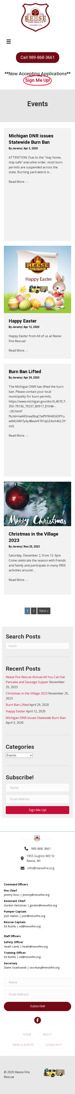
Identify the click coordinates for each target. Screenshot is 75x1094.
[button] (37, 810)
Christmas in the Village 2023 (27, 693)
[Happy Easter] (37, 279)
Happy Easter (23, 321)
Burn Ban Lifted (25, 371)
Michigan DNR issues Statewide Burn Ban (36, 718)
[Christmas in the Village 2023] (37, 504)
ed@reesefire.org (30, 926)
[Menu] (8, 41)
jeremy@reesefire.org (35, 895)
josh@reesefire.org (33, 916)
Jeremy (17, 148)
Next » (43, 611)
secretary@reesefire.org (44, 967)
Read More (18, 182)
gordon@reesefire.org (43, 905)
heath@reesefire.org (35, 946)
